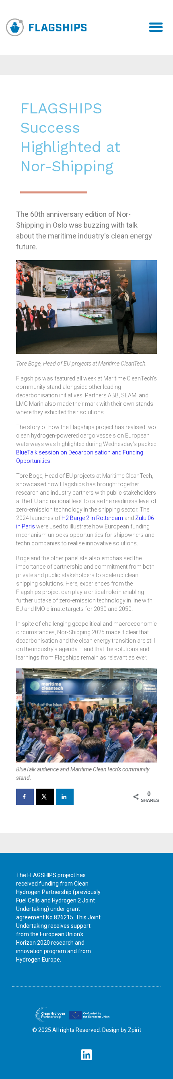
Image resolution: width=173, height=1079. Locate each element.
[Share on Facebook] (25, 797)
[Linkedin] (86, 1055)
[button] (156, 27)
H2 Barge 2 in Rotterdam (92, 518)
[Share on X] (45, 797)
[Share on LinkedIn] (65, 797)
